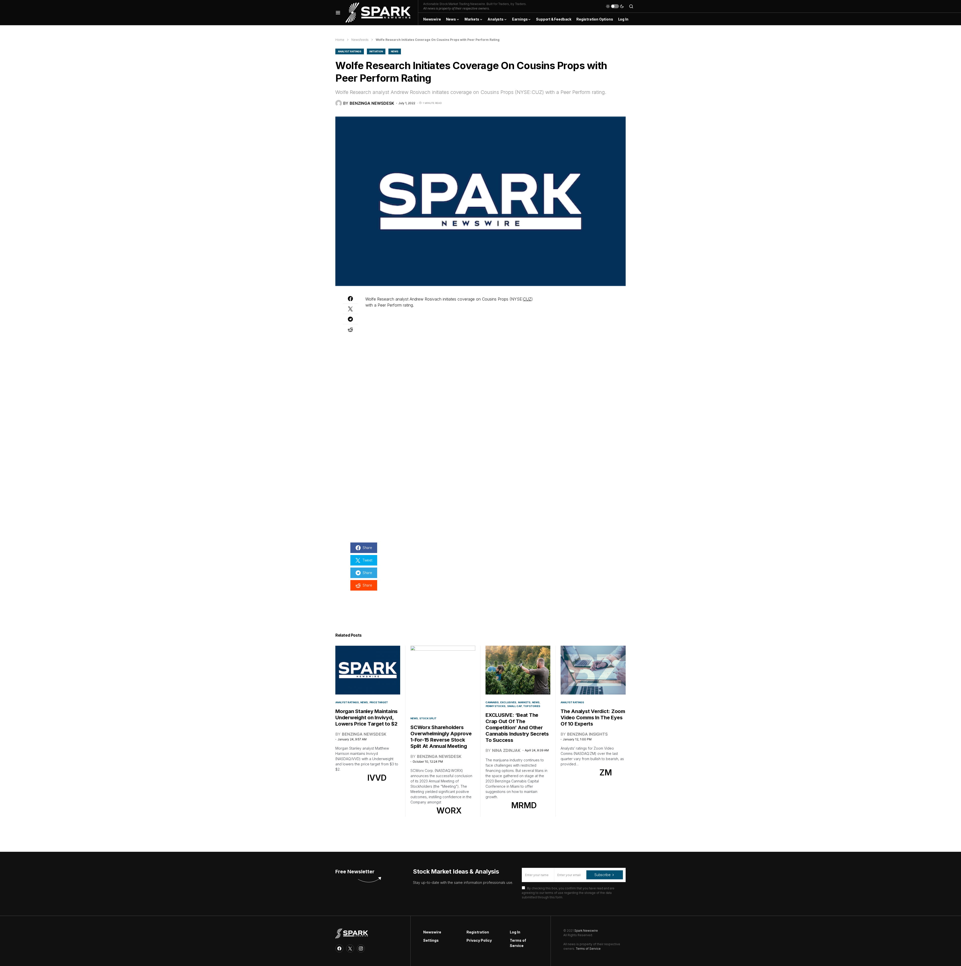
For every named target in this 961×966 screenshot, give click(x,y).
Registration (477, 932)
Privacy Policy (479, 940)
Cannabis (492, 702)
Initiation (376, 51)
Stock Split (427, 718)
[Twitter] (350, 948)
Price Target (379, 702)
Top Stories (531, 706)
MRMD (524, 805)
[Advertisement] (580, 327)
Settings (431, 940)
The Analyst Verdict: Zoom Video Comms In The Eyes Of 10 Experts (593, 717)
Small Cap (514, 706)
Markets (524, 702)
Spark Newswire (586, 930)
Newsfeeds (360, 40)
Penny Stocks (496, 706)
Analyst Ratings (349, 51)
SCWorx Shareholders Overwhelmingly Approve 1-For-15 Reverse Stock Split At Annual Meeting (441, 736)
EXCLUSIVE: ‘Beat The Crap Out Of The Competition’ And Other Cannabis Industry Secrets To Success (517, 727)
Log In (515, 932)
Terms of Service (518, 943)
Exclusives (508, 702)
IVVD (377, 778)
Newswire (432, 932)
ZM (605, 772)
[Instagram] (361, 948)
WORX (449, 810)
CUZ (527, 299)
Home (339, 40)
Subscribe (602, 875)
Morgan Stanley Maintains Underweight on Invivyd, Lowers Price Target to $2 (366, 717)
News (394, 51)
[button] (338, 12)
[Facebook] (339, 948)
